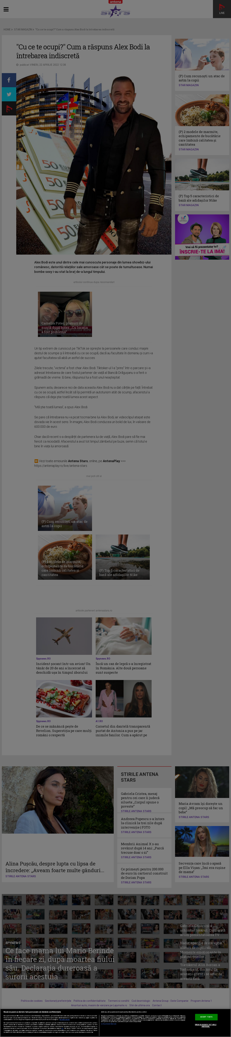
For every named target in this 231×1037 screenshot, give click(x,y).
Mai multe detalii (65, 1019)
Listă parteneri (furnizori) (108, 1024)
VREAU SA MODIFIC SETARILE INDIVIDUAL (205, 1026)
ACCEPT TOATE (206, 1017)
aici (62, 1028)
